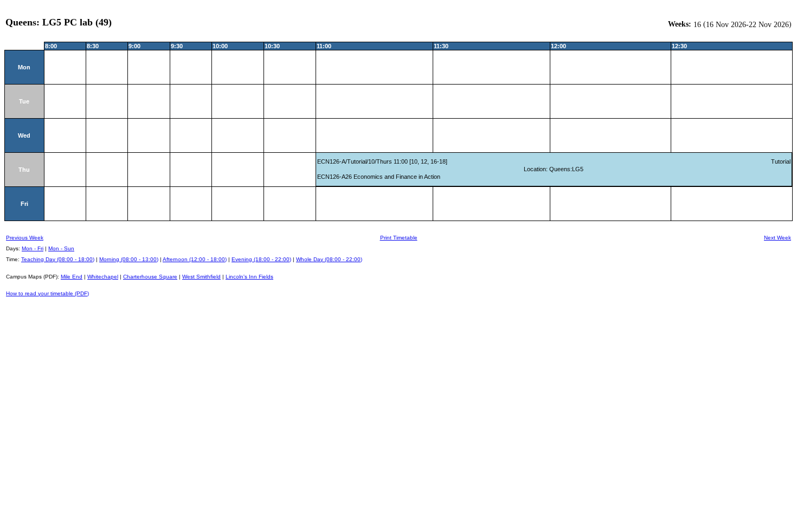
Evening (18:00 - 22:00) (261, 259)
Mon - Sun (61, 248)
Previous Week (24, 238)
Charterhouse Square (150, 277)
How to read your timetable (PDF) (47, 293)
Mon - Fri (32, 248)
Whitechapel (102, 277)
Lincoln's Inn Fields (249, 277)
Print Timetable (398, 238)
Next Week (777, 238)
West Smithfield (201, 277)
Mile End (71, 277)
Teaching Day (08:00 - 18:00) (57, 259)
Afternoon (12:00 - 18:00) (195, 259)
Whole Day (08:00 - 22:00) (329, 259)
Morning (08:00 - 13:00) (128, 259)
